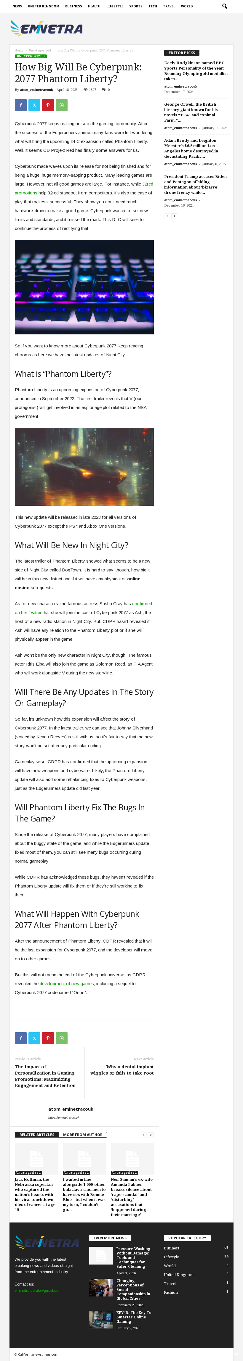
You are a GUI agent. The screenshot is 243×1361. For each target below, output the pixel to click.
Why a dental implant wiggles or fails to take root (122, 1070)
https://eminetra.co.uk (63, 1117)
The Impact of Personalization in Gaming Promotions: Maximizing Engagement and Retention (45, 1076)
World (187, 6)
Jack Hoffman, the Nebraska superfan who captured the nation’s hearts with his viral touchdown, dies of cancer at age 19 (35, 1194)
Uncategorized (40, 50)
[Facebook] (21, 105)
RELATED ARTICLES (37, 1135)
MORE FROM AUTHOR (83, 1135)
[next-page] (151, 1135)
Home (19, 50)
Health (94, 6)
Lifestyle (114, 6)
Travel (169, 6)
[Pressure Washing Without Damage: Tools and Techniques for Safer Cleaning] (101, 1256)
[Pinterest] (48, 105)
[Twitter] (34, 105)
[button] (224, 6)
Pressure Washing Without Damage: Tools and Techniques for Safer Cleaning (133, 1258)
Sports (136, 6)
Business (73, 6)
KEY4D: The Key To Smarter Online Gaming (133, 1317)
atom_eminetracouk (36, 90)
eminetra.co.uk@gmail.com (38, 1290)
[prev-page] (144, 1135)
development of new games (67, 983)
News (17, 6)
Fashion (171, 1292)
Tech (152, 6)
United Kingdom (43, 6)
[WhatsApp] (62, 105)
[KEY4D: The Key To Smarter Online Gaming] (101, 1319)
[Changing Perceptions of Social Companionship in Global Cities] (101, 1287)
